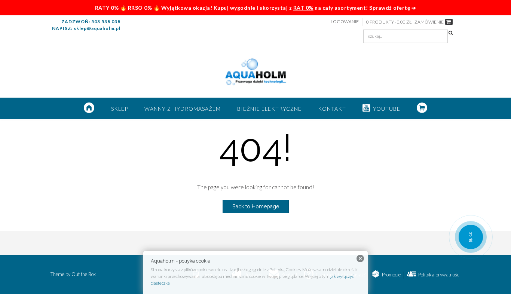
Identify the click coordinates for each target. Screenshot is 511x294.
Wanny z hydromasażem (182, 108)
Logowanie (345, 21)
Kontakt (332, 108)
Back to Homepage (255, 206)
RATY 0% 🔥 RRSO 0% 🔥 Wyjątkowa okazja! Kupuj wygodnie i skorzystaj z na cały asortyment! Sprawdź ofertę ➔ (255, 7)
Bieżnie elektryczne (269, 108)
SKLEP (119, 108)
